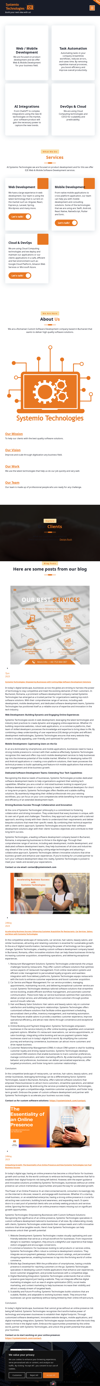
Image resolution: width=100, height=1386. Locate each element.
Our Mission (14, 434)
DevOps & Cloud (73, 106)
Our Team (12, 483)
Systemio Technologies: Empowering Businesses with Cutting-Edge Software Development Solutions (48, 682)
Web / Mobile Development (27, 50)
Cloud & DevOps (20, 243)
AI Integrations (26, 106)
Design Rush (66, 539)
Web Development (21, 187)
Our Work (12, 466)
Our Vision (13, 450)
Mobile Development (70, 187)
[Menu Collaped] (92, 7)
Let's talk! (17, 216)
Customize (17, 1375)
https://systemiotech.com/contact (67, 1100)
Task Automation (73, 48)
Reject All (34, 1375)
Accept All (51, 1375)
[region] (34, 1366)
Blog (12, 668)
